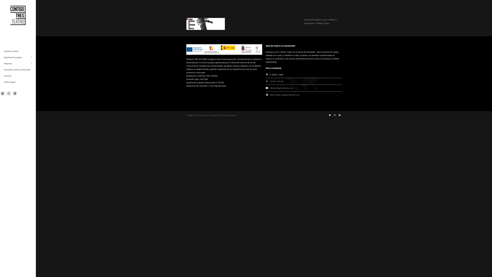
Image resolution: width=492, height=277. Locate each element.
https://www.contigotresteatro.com (284, 95)
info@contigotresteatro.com (281, 88)
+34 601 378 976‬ (276, 81)
